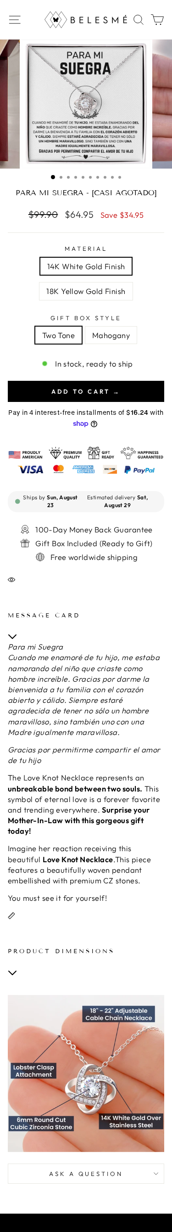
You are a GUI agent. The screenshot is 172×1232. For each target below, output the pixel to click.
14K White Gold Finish (86, 266)
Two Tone (58, 335)
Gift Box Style (86, 318)
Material (86, 248)
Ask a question (86, 1173)
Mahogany (111, 335)
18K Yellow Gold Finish (85, 291)
